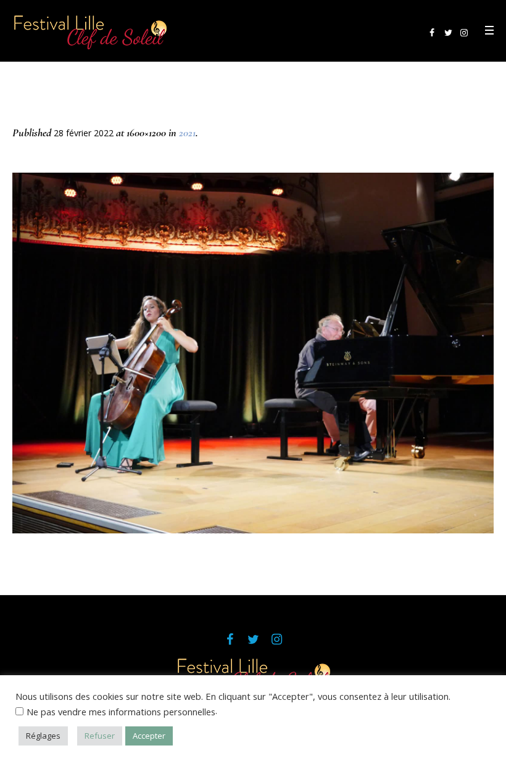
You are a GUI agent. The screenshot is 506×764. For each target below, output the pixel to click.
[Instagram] (464, 33)
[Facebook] (432, 33)
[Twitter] (448, 33)
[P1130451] (253, 353)
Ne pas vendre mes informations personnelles (121, 711)
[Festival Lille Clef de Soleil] (253, 674)
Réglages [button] (43, 735)
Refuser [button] (100, 735)
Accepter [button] (149, 735)
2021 (187, 132)
